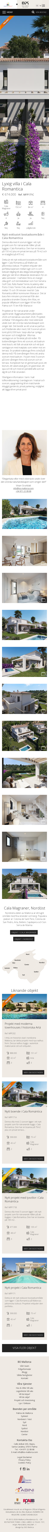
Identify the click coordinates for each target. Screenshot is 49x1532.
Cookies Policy (24, 1462)
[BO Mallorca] (21, 4)
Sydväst (24, 1416)
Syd (24, 1422)
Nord (24, 1425)
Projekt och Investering (24, 1400)
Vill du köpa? (24, 1394)
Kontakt (24, 1378)
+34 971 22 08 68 (23, 491)
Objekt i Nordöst (24, 939)
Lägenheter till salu (24, 1391)
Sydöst (24, 1428)
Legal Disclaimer (24, 1457)
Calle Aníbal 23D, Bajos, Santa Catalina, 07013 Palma (24, 1445)
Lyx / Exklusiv (24, 1403)
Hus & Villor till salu (24, 1388)
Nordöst (24, 1431)
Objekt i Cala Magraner (23, 932)
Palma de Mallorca (24, 1413)
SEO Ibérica (29, 1527)
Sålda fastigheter (24, 1375)
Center (24, 1434)
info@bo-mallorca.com (23, 488)
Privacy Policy (24, 1460)
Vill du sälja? (24, 1397)
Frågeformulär (24, 1369)
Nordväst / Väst (24, 1419)
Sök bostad (41, 12)
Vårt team (24, 1366)
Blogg (24, 1372)
